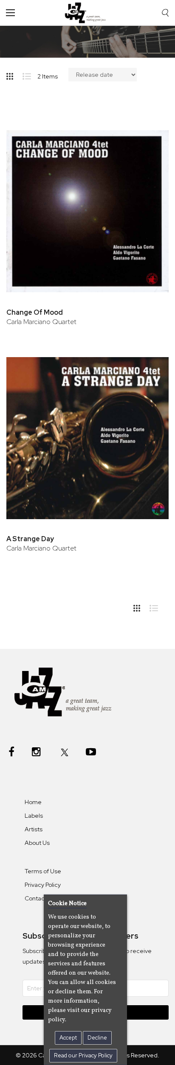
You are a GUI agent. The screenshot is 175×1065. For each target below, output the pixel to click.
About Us (37, 843)
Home (33, 802)
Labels (34, 815)
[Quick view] (150, 164)
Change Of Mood (34, 312)
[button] (150, 137)
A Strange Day (30, 538)
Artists (33, 829)
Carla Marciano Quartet (41, 321)
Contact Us (40, 898)
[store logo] (87, 12)
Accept (68, 1037)
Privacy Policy (43, 885)
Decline (97, 1037)
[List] (30, 74)
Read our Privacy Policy (83, 1055)
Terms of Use (43, 871)
